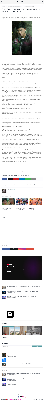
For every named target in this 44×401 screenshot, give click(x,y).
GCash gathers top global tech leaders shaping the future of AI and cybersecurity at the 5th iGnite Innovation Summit (23, 292)
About (37, 399)
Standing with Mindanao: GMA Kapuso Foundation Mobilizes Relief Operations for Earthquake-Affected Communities (22, 207)
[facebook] (6, 249)
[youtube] (30, 249)
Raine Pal (4, 13)
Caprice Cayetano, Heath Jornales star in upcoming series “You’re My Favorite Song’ (35, 207)
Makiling (22, 175)
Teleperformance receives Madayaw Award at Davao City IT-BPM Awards (20, 363)
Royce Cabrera (27, 175)
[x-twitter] (14, 249)
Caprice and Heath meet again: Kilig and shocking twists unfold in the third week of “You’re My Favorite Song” (8, 207)
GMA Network (6, 6)
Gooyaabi (19, 399)
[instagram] (22, 249)
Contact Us (41, 399)
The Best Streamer (22, 2)
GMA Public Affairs (17, 175)
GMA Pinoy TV (10, 175)
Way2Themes (10, 399)
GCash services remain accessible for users (14, 358)
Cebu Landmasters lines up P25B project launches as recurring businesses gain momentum (23, 286)
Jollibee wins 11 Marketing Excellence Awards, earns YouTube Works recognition (21, 296)
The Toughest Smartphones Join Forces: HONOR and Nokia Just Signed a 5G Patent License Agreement (23, 354)
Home (3, 6)
